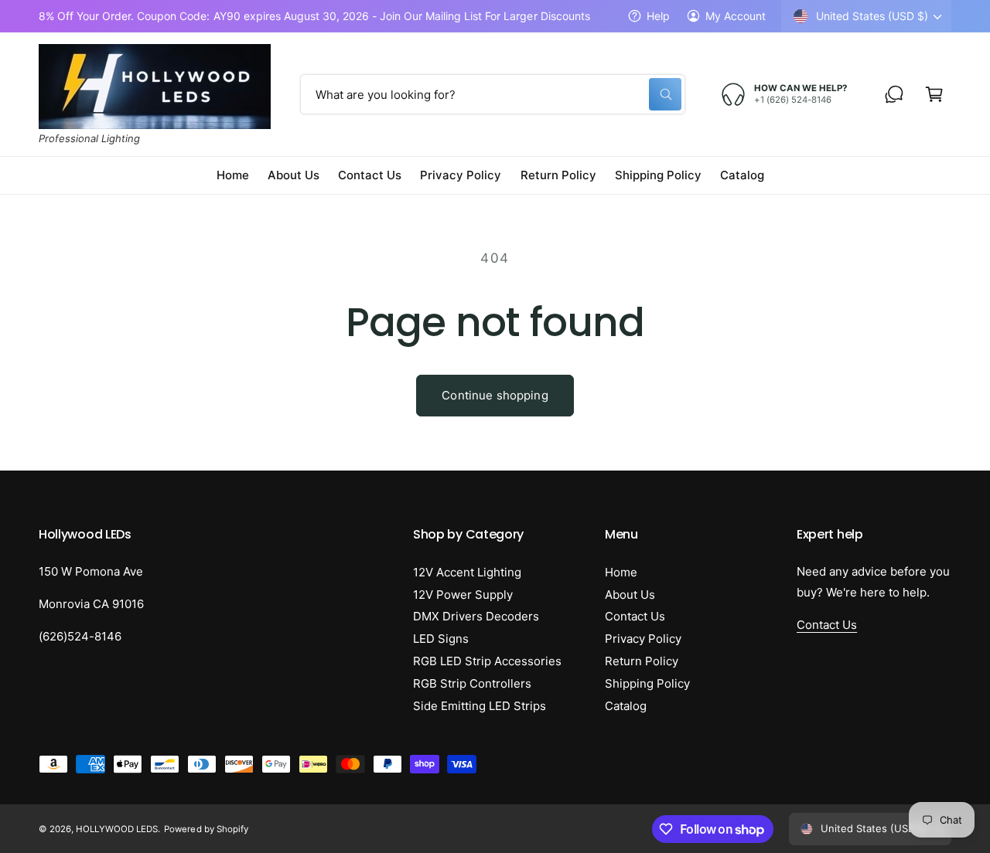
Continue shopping (495, 395)
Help (658, 15)
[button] (934, 94)
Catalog (626, 705)
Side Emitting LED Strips (479, 705)
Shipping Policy (647, 683)
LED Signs (441, 638)
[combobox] (492, 94)
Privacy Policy (643, 638)
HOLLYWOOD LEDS (117, 829)
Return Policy (641, 661)
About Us (630, 594)
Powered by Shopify (206, 829)
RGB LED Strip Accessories (487, 661)
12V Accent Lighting (467, 572)
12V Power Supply (463, 594)
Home (621, 572)
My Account (735, 15)
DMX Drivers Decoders (476, 616)
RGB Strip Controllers (472, 683)
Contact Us (635, 616)
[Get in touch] (894, 94)
